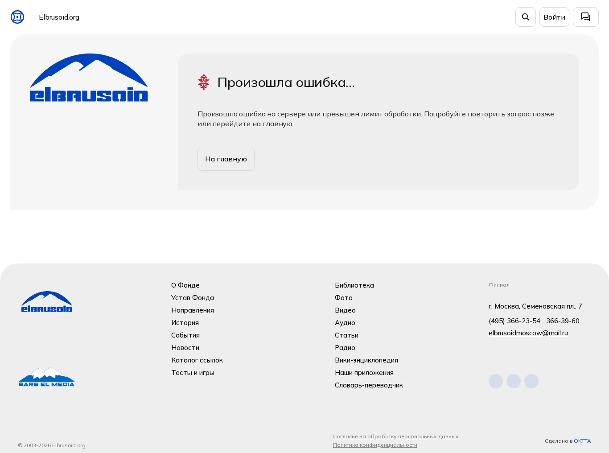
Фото (344, 297)
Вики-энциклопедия (366, 360)
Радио (345, 347)
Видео (345, 310)
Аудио (345, 322)
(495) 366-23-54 (514, 321)
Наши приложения (364, 372)
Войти (554, 16)
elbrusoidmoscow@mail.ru (528, 333)
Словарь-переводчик (369, 385)
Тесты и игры (192, 372)
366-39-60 (563, 321)
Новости (185, 347)
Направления (192, 310)
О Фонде (185, 285)
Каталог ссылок (197, 360)
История (185, 322)
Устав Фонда (192, 297)
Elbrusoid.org (59, 17)
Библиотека (354, 285)
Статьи (346, 335)
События (185, 335)
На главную (226, 158)
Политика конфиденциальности (375, 444)
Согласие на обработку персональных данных (396, 436)
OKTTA (582, 440)
